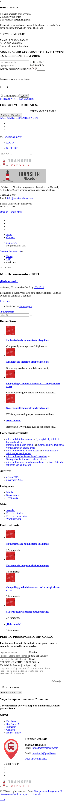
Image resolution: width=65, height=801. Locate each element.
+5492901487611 (13, 137)
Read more (5, 301)
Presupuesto (10, 251)
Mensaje (56, 681)
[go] (31, 154)
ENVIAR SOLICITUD (11, 693)
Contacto (10, 729)
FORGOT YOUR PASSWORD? (17, 99)
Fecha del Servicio (38, 655)
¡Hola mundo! (9, 281)
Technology (12, 498)
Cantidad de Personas (10, 665)
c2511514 (39, 287)
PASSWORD (37, 65)
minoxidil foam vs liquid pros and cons (25, 462)
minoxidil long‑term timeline (20, 444)
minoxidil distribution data (19, 439)
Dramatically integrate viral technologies (27, 361)
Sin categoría (25, 306)
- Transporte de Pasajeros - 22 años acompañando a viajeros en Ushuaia (31, 792)
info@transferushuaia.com (20, 198)
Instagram (11, 727)
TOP (2, 799)
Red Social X (13, 724)
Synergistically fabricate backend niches (27, 408)
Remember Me (11, 95)
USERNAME (37, 62)
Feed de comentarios (16, 516)
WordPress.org (13, 519)
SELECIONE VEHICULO (14, 662)
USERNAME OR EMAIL (43, 111)
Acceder (10, 510)
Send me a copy (11, 687)
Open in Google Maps (36, 758)
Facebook (11, 721)
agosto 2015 (12, 477)
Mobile (9, 492)
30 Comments (7, 311)
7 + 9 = (6, 87)
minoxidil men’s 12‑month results (22, 450)
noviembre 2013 (14, 480)
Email (32, 659)
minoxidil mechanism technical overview (26, 456)
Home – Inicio (13, 732)
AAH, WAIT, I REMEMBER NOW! (19, 117)
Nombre (33, 652)
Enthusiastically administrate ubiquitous (27, 340)
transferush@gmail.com (44, 753)
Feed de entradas (14, 513)
